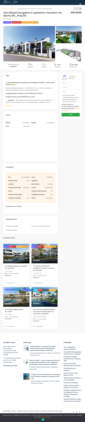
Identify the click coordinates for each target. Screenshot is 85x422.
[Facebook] (74, 412)
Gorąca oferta (16, 22)
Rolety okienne (12, 230)
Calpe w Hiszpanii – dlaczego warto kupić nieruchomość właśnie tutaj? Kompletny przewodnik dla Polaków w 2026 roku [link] (42, 348)
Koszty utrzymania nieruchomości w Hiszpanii (72, 364)
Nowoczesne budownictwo (30, 22)
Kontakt (75, 6)
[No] (83, 417)
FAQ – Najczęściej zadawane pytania (70, 348)
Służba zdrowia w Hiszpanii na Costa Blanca (72, 379)
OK (43, 419)
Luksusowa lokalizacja (45, 290)
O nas (19, 6)
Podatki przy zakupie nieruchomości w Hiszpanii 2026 (72, 359)
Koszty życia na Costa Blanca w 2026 (71, 374)
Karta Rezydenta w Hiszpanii (70, 369)
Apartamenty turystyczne (41, 6)
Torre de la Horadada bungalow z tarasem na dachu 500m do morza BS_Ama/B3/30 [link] (44, 311)
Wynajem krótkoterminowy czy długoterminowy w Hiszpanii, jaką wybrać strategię (72, 393)
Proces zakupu (57, 6)
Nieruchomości (27, 6)
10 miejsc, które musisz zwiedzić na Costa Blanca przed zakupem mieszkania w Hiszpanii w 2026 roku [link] (46, 376)
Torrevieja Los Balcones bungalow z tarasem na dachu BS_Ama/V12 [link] (43, 268)
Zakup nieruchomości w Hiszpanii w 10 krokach (71, 386)
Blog (69, 6)
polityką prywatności (45, 417)
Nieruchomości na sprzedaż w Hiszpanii (41, 411)
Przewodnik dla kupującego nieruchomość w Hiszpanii (72, 353)
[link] (16, 253)
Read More (9, 106)
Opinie (65, 6)
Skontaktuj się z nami (10, 365)
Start (14, 6)
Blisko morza (35, 290)
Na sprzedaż (7, 22)
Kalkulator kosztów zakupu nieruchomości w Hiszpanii (72, 400)
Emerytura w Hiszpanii (71, 383)
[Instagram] (77, 412)
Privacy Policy (58, 411)
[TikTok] (80, 412)
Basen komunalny (13, 226)
